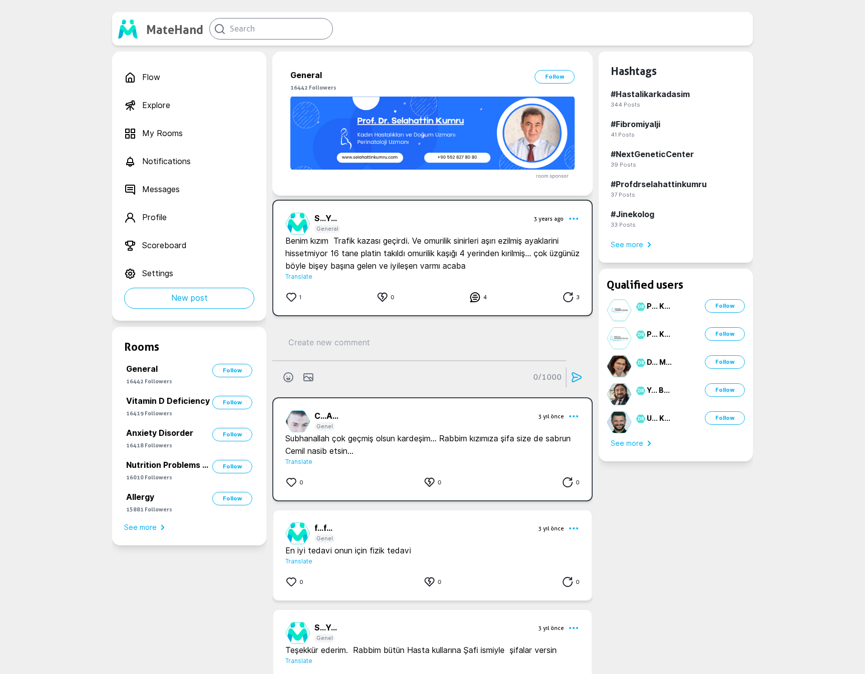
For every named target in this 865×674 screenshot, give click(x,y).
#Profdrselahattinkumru (659, 184)
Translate (298, 276)
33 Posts (623, 224)
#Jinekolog (632, 214)
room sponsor (552, 176)
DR (639, 306)
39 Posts (623, 164)
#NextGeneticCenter (652, 154)
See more (140, 527)
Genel (324, 426)
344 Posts (625, 104)
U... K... (658, 418)
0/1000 (547, 377)
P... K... (658, 306)
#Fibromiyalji (635, 124)
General (327, 228)
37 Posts (623, 194)
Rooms (141, 346)
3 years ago (549, 218)
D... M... (659, 362)
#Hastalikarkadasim (650, 94)
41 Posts (623, 134)
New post (189, 298)
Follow (232, 370)
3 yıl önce (551, 416)
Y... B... (658, 390)
